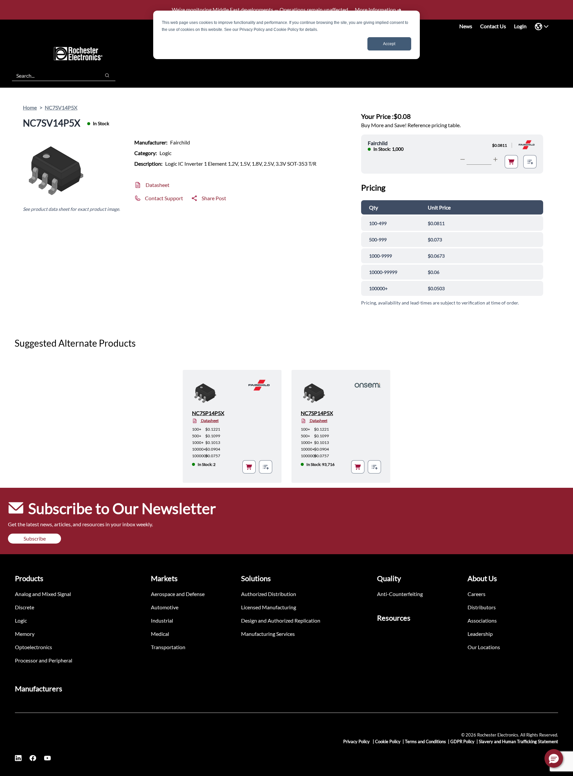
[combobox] (53, 75)
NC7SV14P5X (61, 107)
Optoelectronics (33, 647)
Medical (160, 634)
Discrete (24, 607)
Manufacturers (38, 688)
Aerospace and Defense (178, 594)
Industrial (162, 620)
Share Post (214, 198)
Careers (476, 594)
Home (30, 107)
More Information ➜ (378, 9)
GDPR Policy (462, 741)
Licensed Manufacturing (268, 607)
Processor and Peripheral (43, 660)
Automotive (164, 607)
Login (520, 26)
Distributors (482, 607)
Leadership (480, 634)
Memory (24, 634)
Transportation (168, 647)
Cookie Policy (388, 741)
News (465, 26)
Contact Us (493, 26)
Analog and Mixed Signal (43, 594)
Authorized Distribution (268, 594)
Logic (21, 620)
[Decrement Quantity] (463, 159)
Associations (482, 620)
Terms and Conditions (425, 741)
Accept (389, 44)
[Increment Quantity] (495, 159)
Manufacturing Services (268, 634)
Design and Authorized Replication (280, 620)
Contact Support (164, 198)
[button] (553, 758)
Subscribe (35, 538)
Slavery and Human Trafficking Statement (518, 741)
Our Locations (484, 647)
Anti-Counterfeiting (400, 594)
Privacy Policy (357, 741)
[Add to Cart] (511, 161)
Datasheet (157, 185)
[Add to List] (530, 161)
